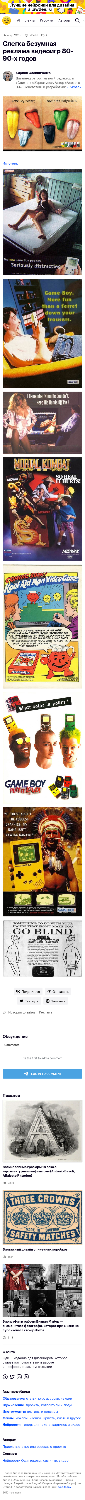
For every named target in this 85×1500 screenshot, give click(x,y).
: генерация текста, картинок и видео (41, 1424)
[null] (28, 991)
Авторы (64, 20)
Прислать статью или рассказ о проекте (34, 1446)
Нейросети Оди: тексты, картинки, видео (35, 1460)
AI (18, 20)
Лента (30, 20)
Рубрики (46, 20)
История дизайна (22, 1012)
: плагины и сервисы (30, 1411)
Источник (10, 163)
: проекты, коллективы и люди (37, 1405)
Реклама (45, 1012)
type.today (64, 1487)
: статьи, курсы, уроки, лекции (37, 1398)
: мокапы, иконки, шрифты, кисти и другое (42, 1418)
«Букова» (74, 87)
